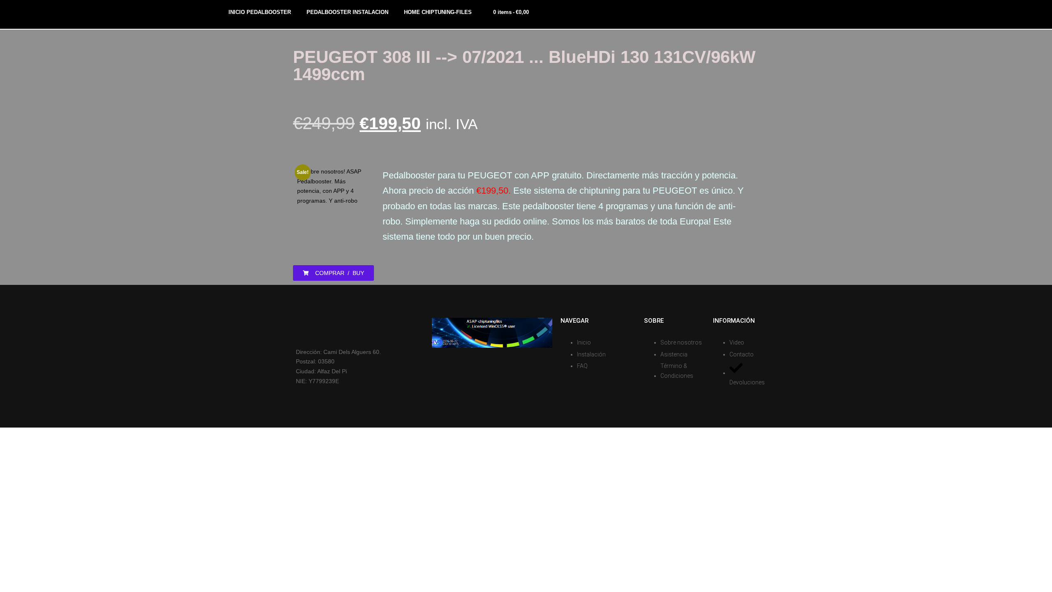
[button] (333, 273)
